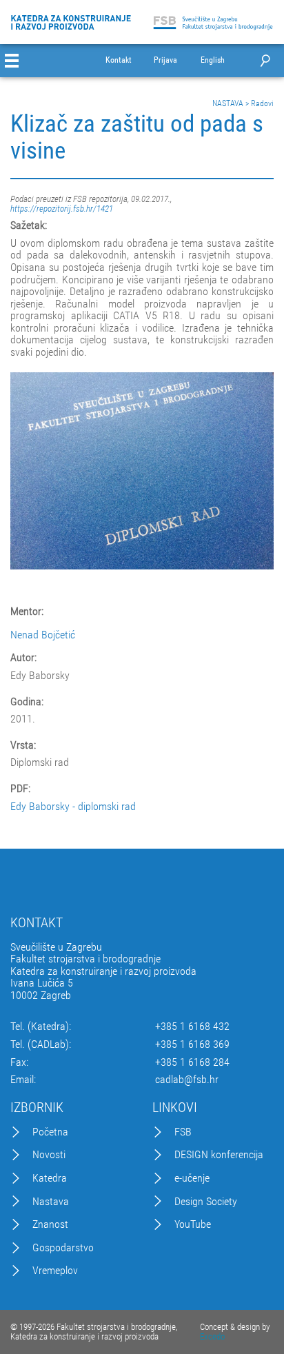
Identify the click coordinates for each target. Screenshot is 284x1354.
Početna (50, 1132)
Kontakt (118, 60)
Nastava (50, 1201)
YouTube (192, 1224)
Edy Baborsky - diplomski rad (73, 806)
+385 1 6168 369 (192, 1044)
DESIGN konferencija (218, 1155)
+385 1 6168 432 (192, 1026)
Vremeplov (55, 1270)
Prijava (165, 60)
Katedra (49, 1178)
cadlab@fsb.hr (187, 1079)
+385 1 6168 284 (192, 1062)
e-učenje (192, 1178)
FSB (183, 1132)
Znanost (50, 1224)
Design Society (205, 1201)
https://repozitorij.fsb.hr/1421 (61, 208)
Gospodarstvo (63, 1248)
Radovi (262, 103)
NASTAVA (227, 103)
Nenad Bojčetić (42, 635)
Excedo (212, 1336)
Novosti (48, 1155)
